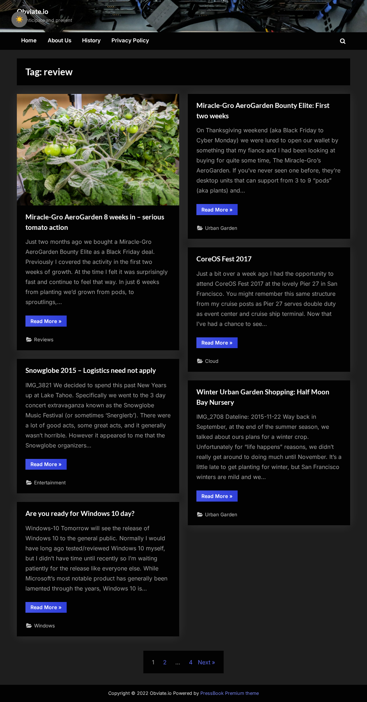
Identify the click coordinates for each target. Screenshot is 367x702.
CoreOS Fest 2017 (224, 259)
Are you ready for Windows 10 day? (79, 513)
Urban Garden (221, 228)
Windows (44, 626)
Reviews (43, 339)
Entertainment (50, 482)
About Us (59, 40)
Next (204, 662)
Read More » (48, 322)
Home (29, 40)
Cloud (211, 361)
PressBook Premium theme (229, 693)
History (91, 40)
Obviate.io (32, 11)
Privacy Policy (130, 40)
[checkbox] (19, 19)
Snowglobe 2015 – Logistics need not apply (90, 370)
